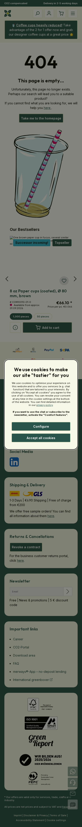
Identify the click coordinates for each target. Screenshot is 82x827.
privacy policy (44, 405)
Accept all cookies (41, 438)
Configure (41, 426)
